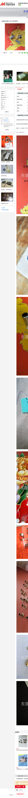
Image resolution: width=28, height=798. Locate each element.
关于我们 (11, 795)
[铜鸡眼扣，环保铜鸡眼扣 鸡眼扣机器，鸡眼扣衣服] (7, 183)
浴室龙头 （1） (4, 95)
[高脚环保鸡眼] (7, 169)
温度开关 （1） (4, 107)
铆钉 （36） (3, 103)
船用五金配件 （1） (5, 97)
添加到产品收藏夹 (5, 209)
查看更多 (7, 111)
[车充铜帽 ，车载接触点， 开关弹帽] (7, 155)
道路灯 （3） (3, 93)
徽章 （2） (3, 105)
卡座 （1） (3, 101)
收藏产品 (5, 52)
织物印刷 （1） (4, 91)
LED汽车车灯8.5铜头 (5, 148)
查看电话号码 (6, 120)
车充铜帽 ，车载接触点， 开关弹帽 (8, 162)
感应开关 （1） (4, 99)
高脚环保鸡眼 (3, 175)
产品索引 (3, 207)
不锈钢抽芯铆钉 (19, 778)
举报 (11, 52)
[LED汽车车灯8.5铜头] (7, 141)
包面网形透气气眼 (4, 203)
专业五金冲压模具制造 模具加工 (7, 83)
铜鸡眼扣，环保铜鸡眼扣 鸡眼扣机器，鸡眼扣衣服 (11, 189)
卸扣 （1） (3, 109)
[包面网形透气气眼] (7, 197)
